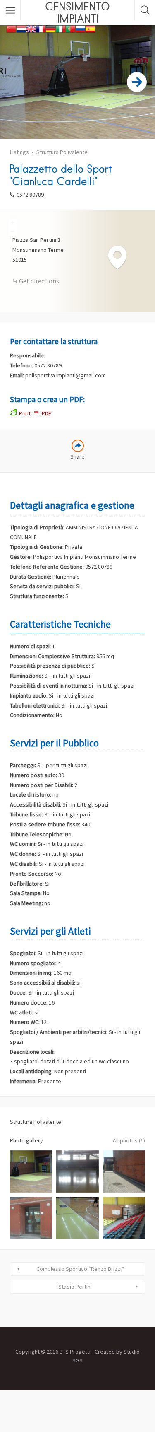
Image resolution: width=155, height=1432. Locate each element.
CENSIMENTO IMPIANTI (77, 12)
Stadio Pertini (75, 1286)
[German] (51, 28)
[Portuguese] (71, 28)
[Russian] (81, 28)
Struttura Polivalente (62, 152)
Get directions (39, 281)
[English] (31, 28)
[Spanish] (90, 28)
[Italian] (61, 28)
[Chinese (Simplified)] (11, 28)
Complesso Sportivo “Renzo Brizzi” (80, 1269)
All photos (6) (129, 1140)
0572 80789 (30, 194)
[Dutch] (21, 28)
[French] (41, 28)
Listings (19, 152)
